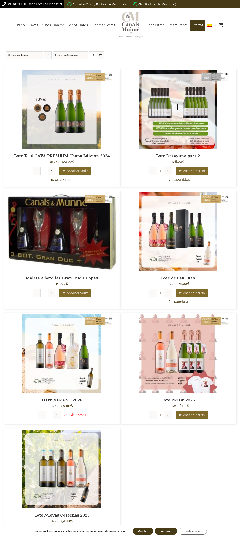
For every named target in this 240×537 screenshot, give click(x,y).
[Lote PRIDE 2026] (178, 353)
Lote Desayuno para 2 (178, 155)
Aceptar (143, 531)
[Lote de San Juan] (178, 231)
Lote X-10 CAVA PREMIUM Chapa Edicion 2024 (62, 155)
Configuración (192, 531)
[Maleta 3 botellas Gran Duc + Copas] (62, 231)
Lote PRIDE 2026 (178, 400)
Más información (114, 531)
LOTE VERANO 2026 (61, 400)
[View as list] (100, 55)
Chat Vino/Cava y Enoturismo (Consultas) (99, 4)
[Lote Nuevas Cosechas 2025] (62, 469)
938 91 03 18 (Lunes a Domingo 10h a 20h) (34, 4)
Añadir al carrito (78, 171)
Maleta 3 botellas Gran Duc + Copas (62, 277)
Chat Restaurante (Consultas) (157, 4)
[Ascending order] (48, 55)
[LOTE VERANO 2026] (62, 353)
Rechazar (166, 531)
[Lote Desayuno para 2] (178, 109)
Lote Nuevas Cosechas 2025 (61, 515)
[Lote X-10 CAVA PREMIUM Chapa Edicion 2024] (62, 109)
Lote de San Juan (178, 277)
